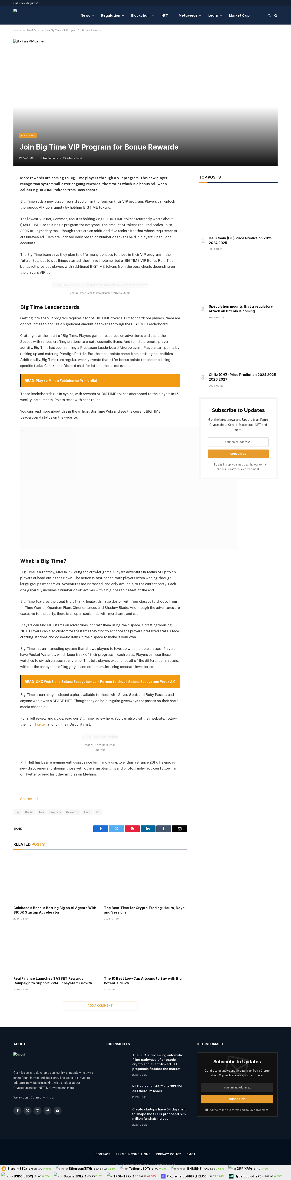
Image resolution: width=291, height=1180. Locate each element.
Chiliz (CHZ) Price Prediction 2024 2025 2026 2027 (242, 376)
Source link (29, 799)
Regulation (110, 15)
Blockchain (141, 15)
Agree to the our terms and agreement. (239, 1110)
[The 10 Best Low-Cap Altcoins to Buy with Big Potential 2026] (145, 949)
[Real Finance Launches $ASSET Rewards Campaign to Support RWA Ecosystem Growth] (54, 949)
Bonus (29, 812)
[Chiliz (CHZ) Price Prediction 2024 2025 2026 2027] (238, 347)
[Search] (276, 15)
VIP (98, 812)
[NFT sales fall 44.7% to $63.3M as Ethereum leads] (116, 1092)
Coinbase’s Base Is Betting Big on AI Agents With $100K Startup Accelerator (54, 910)
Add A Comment (100, 1005)
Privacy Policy (235, 469)
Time (87, 812)
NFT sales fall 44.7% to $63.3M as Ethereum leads (157, 1088)
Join (41, 812)
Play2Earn (28, 135)
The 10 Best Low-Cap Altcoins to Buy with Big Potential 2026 (143, 980)
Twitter (40, 724)
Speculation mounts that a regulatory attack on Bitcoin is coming (241, 308)
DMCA (191, 1154)
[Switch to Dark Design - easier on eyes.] (269, 15)
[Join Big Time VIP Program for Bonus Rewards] (145, 102)
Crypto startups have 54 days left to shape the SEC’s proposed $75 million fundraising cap (159, 1113)
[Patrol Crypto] (43, 16)
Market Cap (239, 15)
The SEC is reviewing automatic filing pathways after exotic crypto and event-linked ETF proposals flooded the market (157, 1062)
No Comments (52, 158)
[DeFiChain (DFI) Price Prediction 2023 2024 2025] (238, 210)
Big (18, 812)
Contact (102, 1154)
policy (249, 1110)
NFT (164, 15)
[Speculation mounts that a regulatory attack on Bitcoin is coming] (238, 278)
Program (55, 812)
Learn (213, 15)
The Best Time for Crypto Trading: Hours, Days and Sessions (144, 910)
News (85, 15)
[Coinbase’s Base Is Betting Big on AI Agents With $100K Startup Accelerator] (54, 879)
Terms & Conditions (133, 1154)
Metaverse (188, 15)
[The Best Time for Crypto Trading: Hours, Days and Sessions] (145, 879)
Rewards (72, 812)
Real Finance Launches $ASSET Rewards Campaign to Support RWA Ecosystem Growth (52, 980)
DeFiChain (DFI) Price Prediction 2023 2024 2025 (240, 240)
